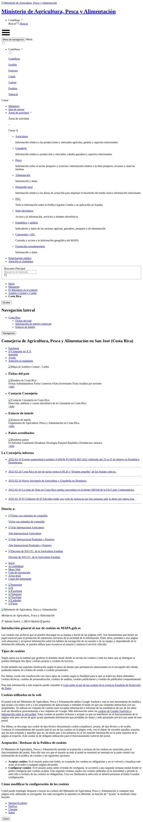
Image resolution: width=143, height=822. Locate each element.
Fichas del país (23, 320)
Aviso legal (14, 575)
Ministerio (14, 106)
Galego (12, 82)
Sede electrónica (24, 210)
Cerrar (6, 818)
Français (13, 70)
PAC (18, 198)
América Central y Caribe (22, 293)
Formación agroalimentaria (30, 246)
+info (11, 386)
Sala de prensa (16, 109)
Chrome (12, 809)
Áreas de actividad (18, 112)
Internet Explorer (17, 803)
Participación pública (19, 258)
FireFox (12, 806)
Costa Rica (14, 317)
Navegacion (9, 333)
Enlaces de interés (25, 326)
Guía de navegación (19, 572)
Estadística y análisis (26, 222)
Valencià (13, 94)
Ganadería (21, 148)
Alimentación (22, 175)
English (12, 64)
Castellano (14, 58)
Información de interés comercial (33, 323)
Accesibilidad (15, 566)
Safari (11, 812)
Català (11, 76)
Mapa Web (14, 569)
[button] (71, 39)
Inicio (11, 283)
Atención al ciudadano (20, 261)
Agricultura (21, 136)
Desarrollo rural (24, 187)
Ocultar (6, 302)
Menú (29, 39)
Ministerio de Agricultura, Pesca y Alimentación (58, 11)
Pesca (18, 160)
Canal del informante (19, 578)
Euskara (12, 88)
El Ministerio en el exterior (23, 289)
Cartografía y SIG (25, 234)
